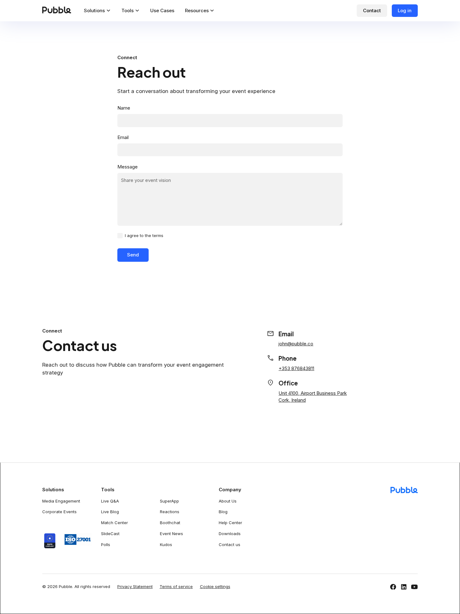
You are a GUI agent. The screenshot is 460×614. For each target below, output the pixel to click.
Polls (105, 544)
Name (123, 108)
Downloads (230, 533)
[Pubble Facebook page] (393, 587)
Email (123, 137)
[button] (97, 11)
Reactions (169, 511)
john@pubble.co (296, 344)
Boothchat (170, 522)
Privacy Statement (135, 586)
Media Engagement (61, 500)
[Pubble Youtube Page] (414, 587)
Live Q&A (110, 500)
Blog (223, 511)
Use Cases (162, 10)
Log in (404, 10)
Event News (171, 533)
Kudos (166, 544)
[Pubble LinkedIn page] (403, 587)
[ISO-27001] (74, 539)
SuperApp (169, 500)
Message (127, 167)
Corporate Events (59, 511)
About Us (228, 500)
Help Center (230, 522)
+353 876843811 (296, 368)
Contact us (229, 544)
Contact (372, 10)
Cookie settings (215, 586)
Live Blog (110, 511)
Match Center (114, 522)
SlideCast (110, 533)
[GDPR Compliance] (49, 541)
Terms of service (176, 586)
